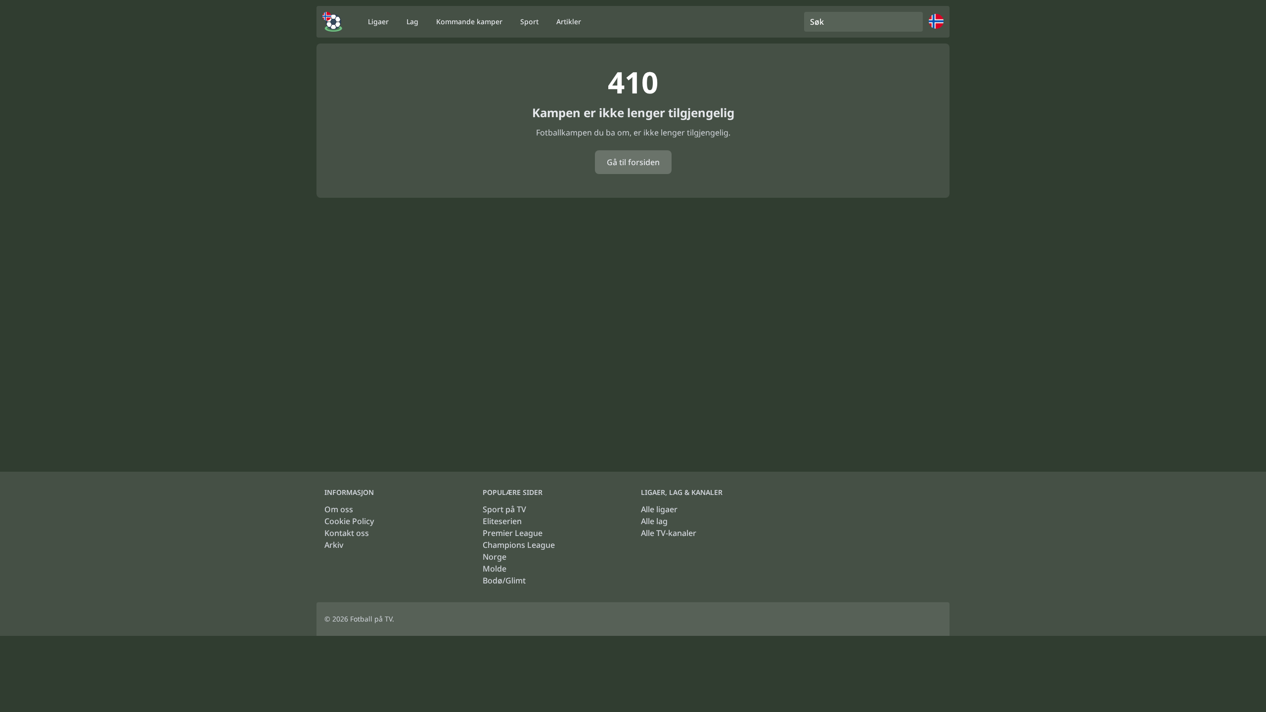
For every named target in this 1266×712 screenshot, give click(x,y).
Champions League (519, 544)
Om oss (338, 509)
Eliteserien (502, 521)
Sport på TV (504, 509)
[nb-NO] (332, 22)
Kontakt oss (346, 533)
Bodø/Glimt (504, 580)
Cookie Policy (349, 521)
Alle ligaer (659, 509)
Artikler (568, 21)
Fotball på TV (371, 618)
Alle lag (654, 521)
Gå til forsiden (633, 162)
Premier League (513, 533)
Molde (494, 568)
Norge (494, 556)
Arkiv (333, 544)
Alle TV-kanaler (668, 533)
